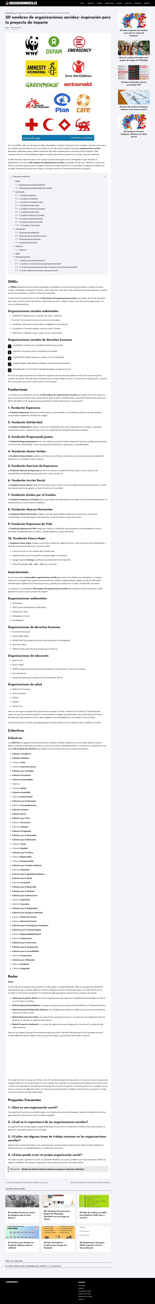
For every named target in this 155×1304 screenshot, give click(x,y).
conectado (30, 1265)
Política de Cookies (84, 1294)
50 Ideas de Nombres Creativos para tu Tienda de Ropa (90, 1182)
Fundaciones (20, 192)
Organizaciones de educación (30, 239)
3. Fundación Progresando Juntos (31, 202)
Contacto (81, 1288)
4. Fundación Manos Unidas (29, 205)
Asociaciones (20, 229)
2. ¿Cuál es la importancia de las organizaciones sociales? (40, 263)
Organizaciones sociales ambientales (32, 184)
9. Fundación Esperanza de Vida (30, 222)
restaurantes (109, 3)
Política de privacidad (85, 1296)
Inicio (82, 3)
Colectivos (19, 246)
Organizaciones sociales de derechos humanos (35, 188)
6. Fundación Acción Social (29, 212)
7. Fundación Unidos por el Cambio (31, 215)
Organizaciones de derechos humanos (32, 236)
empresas (138, 3)
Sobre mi (81, 1299)
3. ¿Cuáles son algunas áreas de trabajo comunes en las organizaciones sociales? (48, 267)
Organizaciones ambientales (29, 232)
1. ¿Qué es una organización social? (32, 260)
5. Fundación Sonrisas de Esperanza (32, 208)
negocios (91, 3)
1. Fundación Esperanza (27, 195)
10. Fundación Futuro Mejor (30, 225)
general (147, 3)
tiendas (99, 3)
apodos (119, 3)
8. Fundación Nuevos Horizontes (30, 218)
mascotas (128, 3)
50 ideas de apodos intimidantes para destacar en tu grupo (27, 1182)
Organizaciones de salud (28, 242)
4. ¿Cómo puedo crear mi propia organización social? (38, 270)
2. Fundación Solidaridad (28, 198)
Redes (18, 253)
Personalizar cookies (84, 1291)
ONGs (17, 181)
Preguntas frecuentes (23, 257)
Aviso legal (81, 1285)
